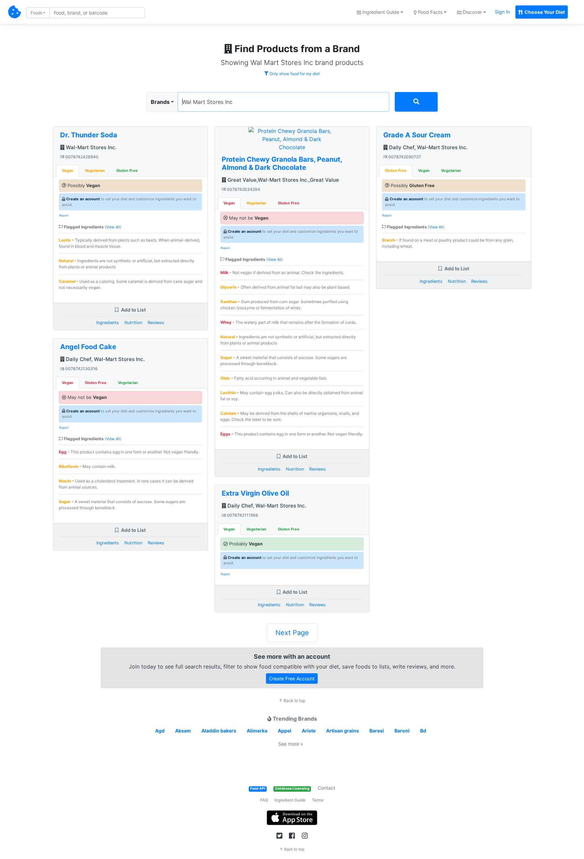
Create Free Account (292, 678)
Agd (160, 730)
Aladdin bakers (218, 730)
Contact (326, 788)
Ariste (309, 730)
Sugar (65, 501)
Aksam (183, 730)
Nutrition (133, 322)
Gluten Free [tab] (127, 170)
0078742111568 (242, 515)
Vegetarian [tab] (95, 170)
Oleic (225, 378)
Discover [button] (471, 12)
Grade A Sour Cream (417, 135)
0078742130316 (81, 368)
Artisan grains (342, 730)
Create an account (83, 199)
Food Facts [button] (429, 12)
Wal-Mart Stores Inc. (91, 147)
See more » (290, 744)
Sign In (502, 12)
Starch (388, 240)
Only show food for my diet (294, 73)
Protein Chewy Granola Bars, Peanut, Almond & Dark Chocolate (282, 163)
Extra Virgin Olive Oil (255, 493)
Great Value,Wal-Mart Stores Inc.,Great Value (282, 180)
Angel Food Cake (88, 347)
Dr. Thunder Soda (88, 135)
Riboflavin (68, 466)
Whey (226, 322)
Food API (257, 788)
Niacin (65, 480)
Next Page (292, 633)
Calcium (228, 413)
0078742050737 (404, 156)
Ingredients (107, 322)
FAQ (264, 800)
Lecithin (228, 392)
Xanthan (228, 301)
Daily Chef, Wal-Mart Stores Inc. (105, 359)
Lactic (65, 240)
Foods (36, 12)
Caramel (67, 281)
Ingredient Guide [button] (380, 12)
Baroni (402, 730)
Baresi (376, 730)
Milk (224, 272)
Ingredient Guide (290, 800)
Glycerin (228, 287)
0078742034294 (243, 189)
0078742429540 (81, 156)
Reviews (156, 322)
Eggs (225, 433)
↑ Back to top (292, 700)
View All (113, 227)
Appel (284, 730)
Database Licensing (292, 788)
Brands (160, 101)
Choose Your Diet (544, 12)
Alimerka (257, 730)
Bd (423, 730)
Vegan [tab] (67, 170)
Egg (63, 451)
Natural (66, 260)
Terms (317, 800)
